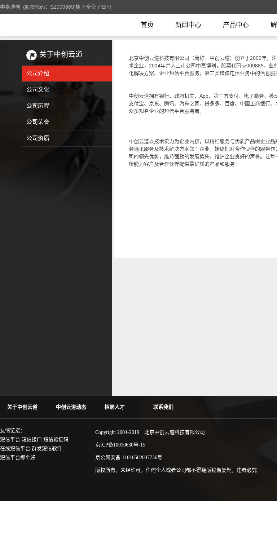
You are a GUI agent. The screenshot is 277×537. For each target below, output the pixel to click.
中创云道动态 (71, 407)
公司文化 (37, 89)
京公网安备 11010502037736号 (128, 457)
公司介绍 (37, 73)
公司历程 (37, 106)
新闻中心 (188, 24)
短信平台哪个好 (17, 457)
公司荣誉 (37, 122)
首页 (147, 24)
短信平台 (10, 439)
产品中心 (236, 24)
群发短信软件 (47, 448)
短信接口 (32, 439)
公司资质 (37, 138)
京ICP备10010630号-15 (120, 445)
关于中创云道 (22, 407)
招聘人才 (115, 407)
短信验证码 (56, 439)
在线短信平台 (15, 448)
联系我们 (163, 407)
